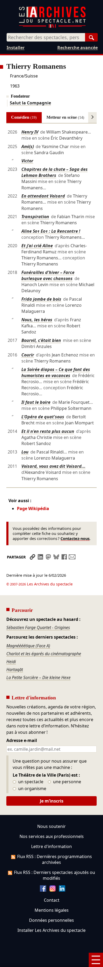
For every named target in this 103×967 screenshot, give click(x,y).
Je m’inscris (51, 801)
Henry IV (29, 132)
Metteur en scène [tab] (65, 117)
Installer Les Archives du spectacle (51, 930)
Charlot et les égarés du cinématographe (43, 654)
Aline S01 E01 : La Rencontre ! (50, 231)
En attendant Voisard (43, 196)
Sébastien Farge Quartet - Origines (38, 627)
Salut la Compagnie (30, 103)
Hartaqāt (14, 669)
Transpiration (35, 216)
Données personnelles (51, 920)
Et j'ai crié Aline (37, 246)
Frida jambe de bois (41, 299)
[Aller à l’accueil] (52, 26)
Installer (16, 48)
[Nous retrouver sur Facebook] (43, 890)
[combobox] (46, 37)
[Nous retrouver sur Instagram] (52, 890)
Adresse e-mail (21, 740)
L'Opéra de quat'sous (42, 417)
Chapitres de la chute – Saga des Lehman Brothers (54, 172)
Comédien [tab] (24, 117)
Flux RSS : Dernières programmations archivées (54, 859)
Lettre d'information (51, 846)
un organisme (31, 788)
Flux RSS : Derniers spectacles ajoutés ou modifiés (54, 875)
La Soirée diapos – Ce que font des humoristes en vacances (55, 372)
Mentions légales (52, 910)
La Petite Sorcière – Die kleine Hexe (38, 677)
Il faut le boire (35, 402)
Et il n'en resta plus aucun (47, 431)
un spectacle (30, 782)
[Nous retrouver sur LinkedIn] (62, 890)
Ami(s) (27, 146)
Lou (25, 452)
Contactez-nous (75, 538)
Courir (27, 355)
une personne (66, 782)
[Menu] (96, 960)
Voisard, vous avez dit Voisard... (53, 466)
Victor (27, 161)
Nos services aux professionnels (52, 836)
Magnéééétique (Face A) (28, 646)
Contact (51, 900)
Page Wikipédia (33, 508)
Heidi (11, 661)
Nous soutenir (51, 826)
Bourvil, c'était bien (41, 340)
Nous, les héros (36, 320)
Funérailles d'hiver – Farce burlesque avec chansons (47, 275)
